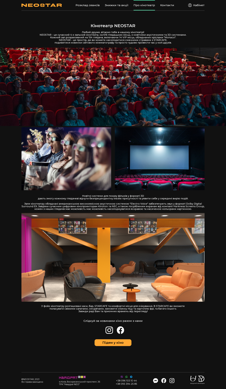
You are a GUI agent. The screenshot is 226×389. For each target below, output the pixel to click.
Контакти (167, 5)
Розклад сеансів (88, 5)
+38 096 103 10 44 (126, 380)
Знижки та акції (116, 5)
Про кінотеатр (144, 5)
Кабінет (199, 5)
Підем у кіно (113, 342)
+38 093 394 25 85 (126, 383)
